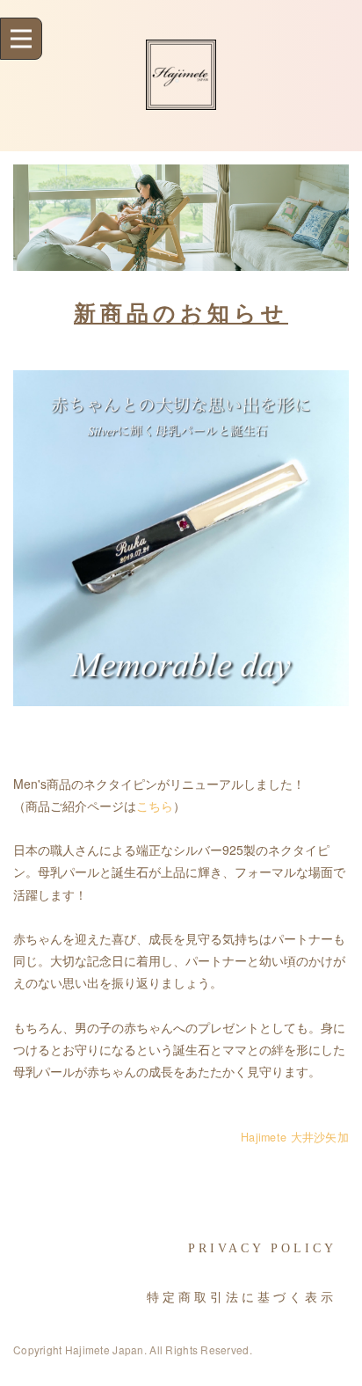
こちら (154, 805)
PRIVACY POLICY (262, 1248)
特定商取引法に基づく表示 (242, 1297)
